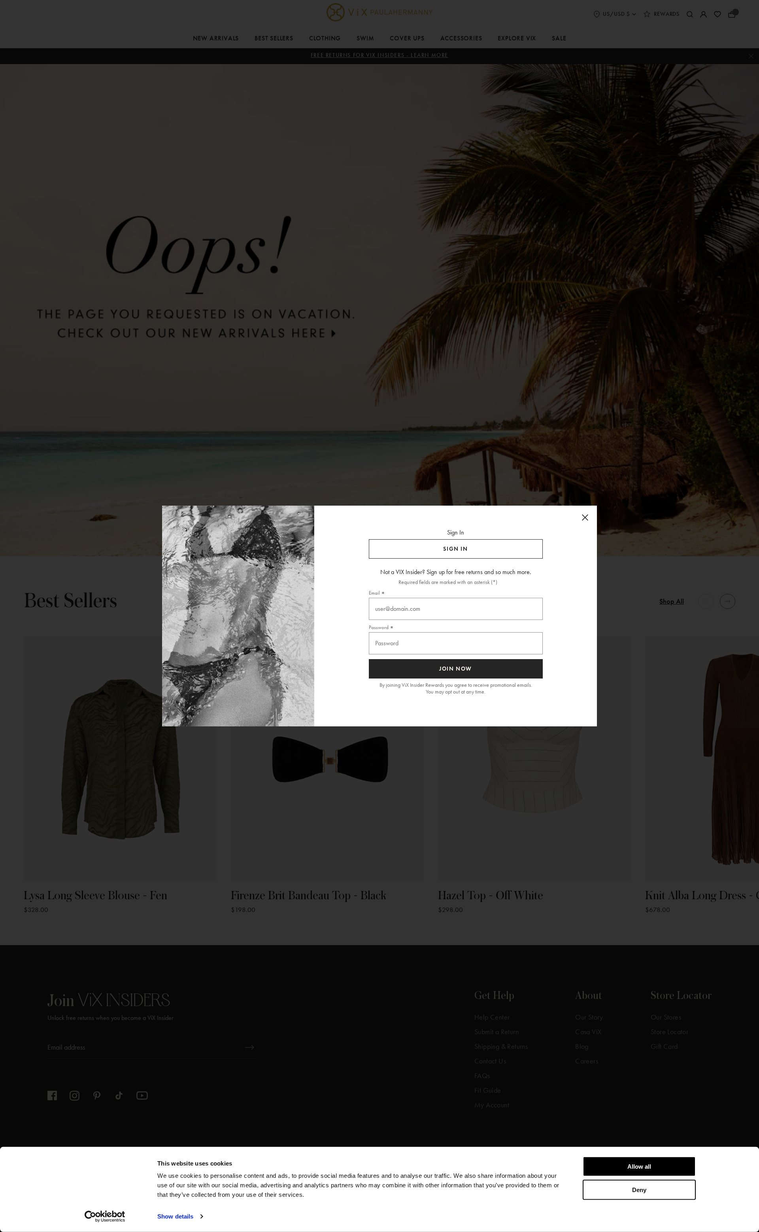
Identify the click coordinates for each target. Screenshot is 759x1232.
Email (374, 593)
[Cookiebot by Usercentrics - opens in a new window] (105, 1217)
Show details (175, 1216)
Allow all (639, 1166)
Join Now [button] (455, 668)
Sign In (455, 549)
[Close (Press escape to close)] (585, 517)
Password (379, 627)
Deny (639, 1189)
